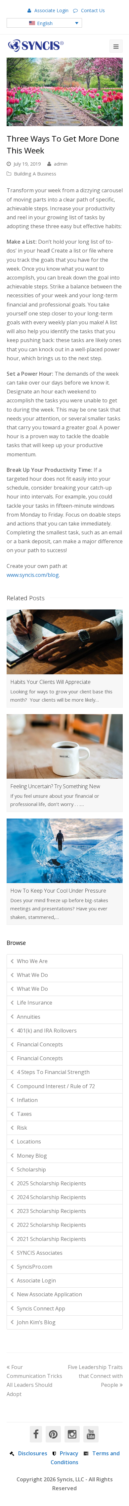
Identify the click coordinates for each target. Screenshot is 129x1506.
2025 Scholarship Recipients (51, 1183)
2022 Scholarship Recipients (51, 1224)
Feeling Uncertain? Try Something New (55, 786)
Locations (29, 1141)
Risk (22, 1127)
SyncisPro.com (34, 1266)
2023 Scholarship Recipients (51, 1211)
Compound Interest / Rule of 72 (56, 1086)
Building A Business (35, 173)
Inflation (27, 1100)
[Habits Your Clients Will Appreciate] (65, 641)
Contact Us (93, 10)
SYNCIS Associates (40, 1252)
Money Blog (32, 1155)
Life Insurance (34, 1002)
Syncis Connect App (41, 1308)
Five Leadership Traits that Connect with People (95, 1375)
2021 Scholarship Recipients (51, 1239)
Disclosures (32, 1453)
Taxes (24, 1113)
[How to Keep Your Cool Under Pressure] (65, 851)
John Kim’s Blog (36, 1322)
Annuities (28, 1016)
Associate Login (51, 10)
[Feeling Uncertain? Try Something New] (65, 746)
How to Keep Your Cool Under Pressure (58, 890)
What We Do (32, 975)
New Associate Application (49, 1294)
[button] (44, 22)
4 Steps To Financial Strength (53, 1072)
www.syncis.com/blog (33, 574)
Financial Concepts (40, 1044)
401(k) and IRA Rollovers (47, 1030)
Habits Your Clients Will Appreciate (50, 682)
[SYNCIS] (36, 45)
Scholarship (31, 1169)
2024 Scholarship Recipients (51, 1197)
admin (60, 163)
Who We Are (32, 961)
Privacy (69, 1453)
